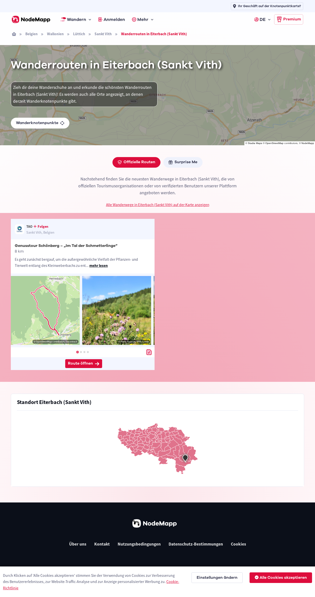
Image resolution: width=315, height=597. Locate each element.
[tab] (77, 352)
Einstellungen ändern (217, 577)
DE (263, 19)
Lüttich (79, 34)
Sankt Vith (103, 34)
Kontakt (102, 544)
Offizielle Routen (139, 162)
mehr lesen (98, 265)
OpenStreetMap (274, 143)
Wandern (76, 19)
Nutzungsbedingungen (139, 544)
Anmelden (114, 19)
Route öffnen (80, 363)
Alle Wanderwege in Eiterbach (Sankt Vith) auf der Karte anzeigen (157, 204)
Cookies (238, 544)
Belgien (31, 34)
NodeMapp (307, 143)
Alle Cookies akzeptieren (283, 577)
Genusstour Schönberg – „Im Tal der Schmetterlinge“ (66, 245)
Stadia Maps (255, 143)
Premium (292, 19)
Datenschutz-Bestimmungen (196, 544)
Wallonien (55, 34)
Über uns (77, 544)
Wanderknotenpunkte (37, 123)
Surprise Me (185, 162)
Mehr (142, 19)
